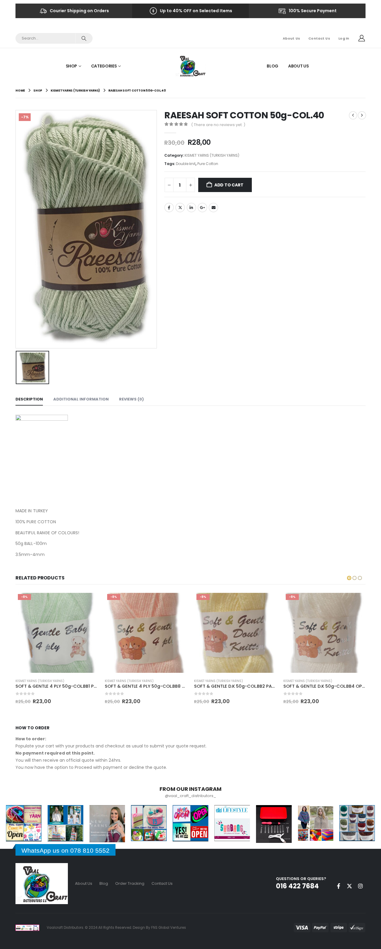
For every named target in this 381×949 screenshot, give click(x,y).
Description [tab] (29, 399)
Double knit (186, 163)
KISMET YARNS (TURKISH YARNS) (212, 155)
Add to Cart (228, 185)
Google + (202, 207)
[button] (349, 578)
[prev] (353, 115)
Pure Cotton (207, 163)
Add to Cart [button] (87, 601)
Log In (343, 38)
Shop (71, 66)
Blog (272, 66)
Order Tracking (129, 883)
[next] (362, 115)
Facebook (169, 207)
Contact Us (319, 38)
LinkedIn (191, 207)
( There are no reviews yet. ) (218, 125)
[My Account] (362, 38)
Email (213, 207)
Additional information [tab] (81, 399)
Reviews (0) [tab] (131, 399)
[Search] (83, 38)
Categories (104, 66)
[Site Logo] (191, 66)
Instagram (360, 886)
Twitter (180, 207)
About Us (291, 38)
